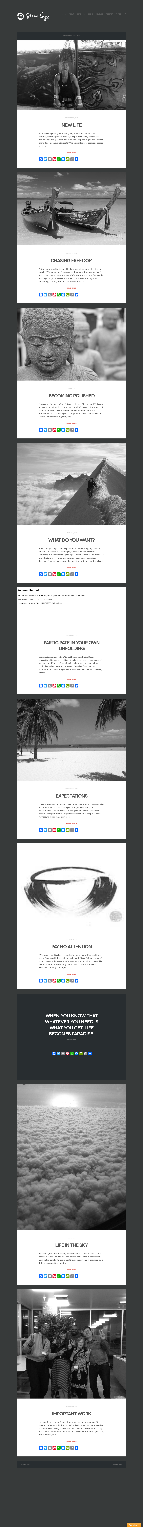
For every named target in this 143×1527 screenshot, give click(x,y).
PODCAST (109, 14)
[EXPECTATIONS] (71, 740)
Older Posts (117, 1464)
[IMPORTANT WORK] (71, 1344)
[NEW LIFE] (71, 75)
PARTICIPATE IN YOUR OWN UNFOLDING (72, 645)
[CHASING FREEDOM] (71, 208)
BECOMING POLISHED (72, 396)
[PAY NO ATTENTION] (71, 887)
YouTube (99, 14)
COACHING (81, 14)
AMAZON (119, 14)
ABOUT (71, 14)
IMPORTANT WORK (71, 1414)
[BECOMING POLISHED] (71, 344)
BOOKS (90, 14)
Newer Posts (26, 1464)
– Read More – (71, 152)
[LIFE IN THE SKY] (71, 1157)
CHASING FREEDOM (71, 261)
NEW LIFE (71, 125)
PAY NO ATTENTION (71, 947)
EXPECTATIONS (71, 796)
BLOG (64, 14)
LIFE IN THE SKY (71, 1245)
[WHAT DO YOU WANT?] (71, 484)
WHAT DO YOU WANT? (71, 540)
